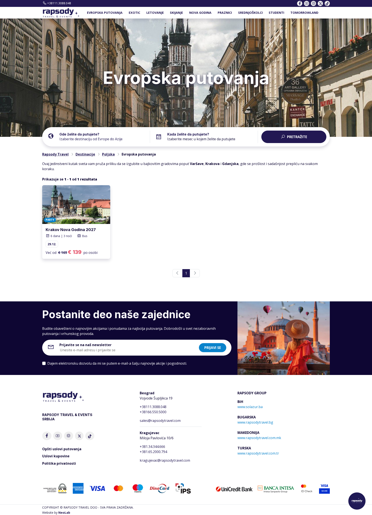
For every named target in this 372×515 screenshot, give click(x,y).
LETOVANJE (155, 13)
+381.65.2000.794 (153, 451)
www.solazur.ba (250, 406)
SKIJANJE (176, 13)
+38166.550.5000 (153, 412)
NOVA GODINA (200, 13)
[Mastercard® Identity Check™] (306, 488)
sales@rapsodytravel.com (160, 420)
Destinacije (85, 154)
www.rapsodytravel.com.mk (259, 437)
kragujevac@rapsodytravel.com (165, 460)
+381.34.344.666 (152, 446)
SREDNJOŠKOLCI (250, 13)
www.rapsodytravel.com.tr (258, 453)
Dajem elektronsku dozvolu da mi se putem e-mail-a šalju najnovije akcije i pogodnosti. (117, 363)
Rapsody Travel (55, 154)
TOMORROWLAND (304, 13)
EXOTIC (134, 13)
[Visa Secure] (324, 488)
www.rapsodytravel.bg (255, 422)
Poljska (108, 154)
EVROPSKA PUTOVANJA (104, 13)
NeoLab (64, 512)
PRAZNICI (225, 13)
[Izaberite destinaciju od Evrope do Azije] (104, 136)
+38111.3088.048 (59, 3)
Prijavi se (212, 347)
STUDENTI (276, 13)
